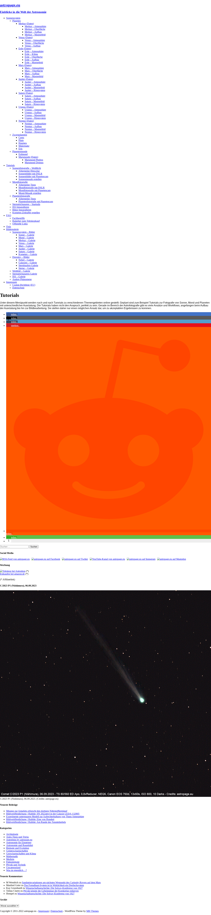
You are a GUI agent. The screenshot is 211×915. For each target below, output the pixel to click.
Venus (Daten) (26, 37)
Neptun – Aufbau (33, 126)
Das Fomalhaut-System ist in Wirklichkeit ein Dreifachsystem (54, 885)
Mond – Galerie (26, 237)
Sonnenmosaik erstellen (30, 179)
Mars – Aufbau (32, 73)
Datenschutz (18, 287)
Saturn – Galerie (26, 251)
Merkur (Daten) (26, 23)
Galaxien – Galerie (28, 262)
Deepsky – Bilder (21, 257)
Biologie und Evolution (17, 848)
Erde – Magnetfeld (34, 62)
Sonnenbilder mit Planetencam (33, 176)
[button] (12, 314)
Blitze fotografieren (21, 210)
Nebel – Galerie (26, 260)
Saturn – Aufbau (33, 98)
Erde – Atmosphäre (34, 51)
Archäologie (12, 834)
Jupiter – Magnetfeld (35, 87)
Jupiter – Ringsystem (35, 90)
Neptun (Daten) (26, 121)
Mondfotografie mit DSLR (32, 187)
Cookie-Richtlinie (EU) (23, 285)
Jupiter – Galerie (27, 248)
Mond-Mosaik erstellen (30, 193)
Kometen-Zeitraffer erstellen (26, 212)
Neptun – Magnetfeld (35, 129)
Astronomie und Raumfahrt (19, 845)
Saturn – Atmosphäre (35, 96)
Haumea (23, 143)
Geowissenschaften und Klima (21, 853)
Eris (20, 148)
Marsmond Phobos (34, 159)
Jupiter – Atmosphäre (35, 82)
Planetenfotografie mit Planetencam (36, 201)
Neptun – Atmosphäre (35, 123)
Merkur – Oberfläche (35, 29)
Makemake (24, 146)
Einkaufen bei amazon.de (12, 574)
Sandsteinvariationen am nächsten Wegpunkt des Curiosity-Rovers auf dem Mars (61, 882)
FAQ (8, 215)
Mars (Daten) (25, 65)
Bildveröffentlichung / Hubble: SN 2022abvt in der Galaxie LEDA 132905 (42, 813)
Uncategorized (13, 867)
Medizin (10, 859)
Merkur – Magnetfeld (35, 34)
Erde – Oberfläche (34, 57)
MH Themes (92, 911)
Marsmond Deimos (34, 162)
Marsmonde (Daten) (28, 157)
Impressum (11, 282)
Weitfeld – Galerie (21, 271)
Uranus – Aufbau (33, 112)
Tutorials (10, 165)
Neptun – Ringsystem (35, 132)
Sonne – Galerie (26, 235)
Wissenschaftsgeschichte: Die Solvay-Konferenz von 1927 (54, 888)
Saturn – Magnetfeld (35, 101)
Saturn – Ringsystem (35, 104)
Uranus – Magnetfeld (35, 115)
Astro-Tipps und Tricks (17, 837)
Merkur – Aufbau (33, 32)
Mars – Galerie (26, 246)
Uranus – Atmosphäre (35, 109)
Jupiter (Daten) (26, 79)
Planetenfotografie (21, 196)
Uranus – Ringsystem (35, 118)
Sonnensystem (13, 18)
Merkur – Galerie (27, 240)
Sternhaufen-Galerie (28, 265)
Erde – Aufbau (32, 59)
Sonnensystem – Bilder (23, 232)
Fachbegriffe (18, 218)
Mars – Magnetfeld (34, 76)
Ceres (21, 137)
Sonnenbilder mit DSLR (30, 173)
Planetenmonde (19, 151)
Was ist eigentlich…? (16, 870)
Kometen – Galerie (28, 254)
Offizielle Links (20, 223)
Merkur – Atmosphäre (35, 26)
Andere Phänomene (22, 279)
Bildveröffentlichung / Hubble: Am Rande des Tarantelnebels (36, 822)
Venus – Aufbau (32, 45)
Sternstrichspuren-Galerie (24, 273)
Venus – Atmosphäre (35, 40)
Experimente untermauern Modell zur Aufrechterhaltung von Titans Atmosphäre (45, 816)
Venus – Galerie (26, 243)
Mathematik (12, 856)
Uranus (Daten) (26, 107)
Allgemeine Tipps (27, 184)
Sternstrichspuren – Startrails (26, 204)
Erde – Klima (31, 54)
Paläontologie (12, 862)
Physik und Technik (16, 864)
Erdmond (23, 154)
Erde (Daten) (25, 48)
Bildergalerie (12, 229)
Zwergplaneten (19, 134)
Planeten (16, 20)
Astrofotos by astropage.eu (19, 839)
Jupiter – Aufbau (33, 84)
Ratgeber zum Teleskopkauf (26, 221)
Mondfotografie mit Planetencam (35, 190)
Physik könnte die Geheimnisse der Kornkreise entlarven (51, 891)
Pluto (21, 140)
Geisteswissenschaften (17, 851)
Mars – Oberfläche (34, 71)
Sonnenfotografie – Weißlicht (26, 168)
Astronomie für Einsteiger (18, 842)
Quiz (8, 226)
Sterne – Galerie (26, 268)
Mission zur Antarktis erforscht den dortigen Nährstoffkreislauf (36, 811)
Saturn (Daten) (26, 93)
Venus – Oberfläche (34, 43)
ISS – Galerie (18, 276)
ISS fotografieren (20, 207)
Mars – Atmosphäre (34, 68)
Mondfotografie (20, 182)
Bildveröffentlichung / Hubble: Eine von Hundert (30, 819)
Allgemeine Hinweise (29, 171)
